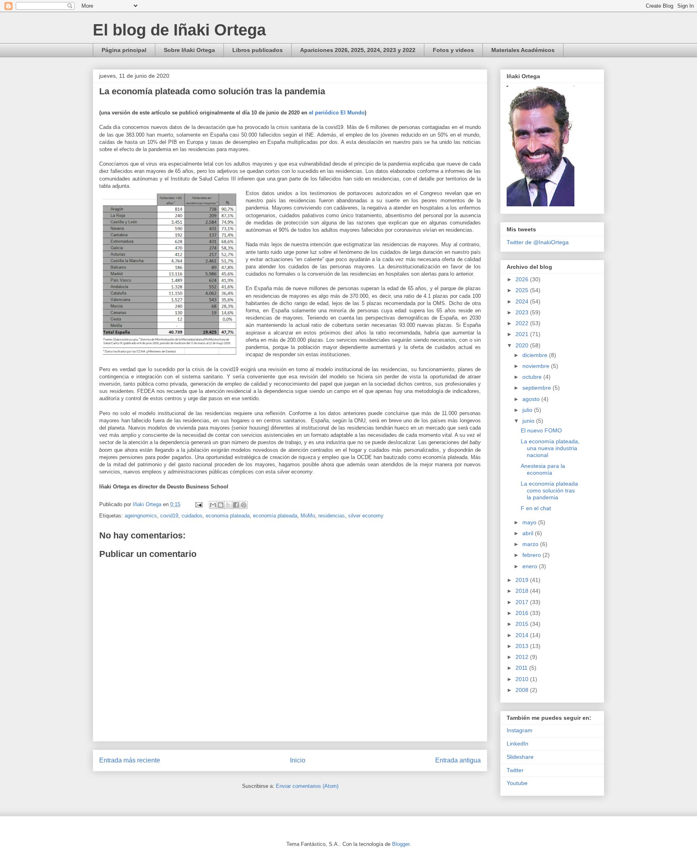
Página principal (124, 50)
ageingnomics (141, 516)
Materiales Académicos (523, 50)
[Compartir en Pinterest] (244, 505)
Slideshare (520, 757)
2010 (522, 679)
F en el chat (536, 508)
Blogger (400, 844)
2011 (522, 668)
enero (530, 566)
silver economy (366, 516)
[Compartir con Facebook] (236, 505)
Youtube (517, 783)
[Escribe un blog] (221, 505)
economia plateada (228, 516)
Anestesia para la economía (543, 469)
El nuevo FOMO (541, 430)
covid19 (169, 516)
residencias (331, 516)
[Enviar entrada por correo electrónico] (198, 504)
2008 (522, 690)
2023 (522, 312)
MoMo (308, 516)
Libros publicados (257, 50)
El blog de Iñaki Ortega (179, 30)
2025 (522, 290)
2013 (522, 646)
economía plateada (275, 516)
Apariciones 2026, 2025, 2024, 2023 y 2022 (357, 50)
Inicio (297, 760)
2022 (522, 323)
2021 (522, 334)
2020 (522, 345)
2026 (522, 279)
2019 (522, 580)
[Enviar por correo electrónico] (213, 505)
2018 (522, 591)
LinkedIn (517, 743)
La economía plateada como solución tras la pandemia (549, 490)
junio (529, 421)
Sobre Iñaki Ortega (189, 50)
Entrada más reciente (129, 760)
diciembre (535, 355)
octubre (532, 377)
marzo (531, 544)
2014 (522, 635)
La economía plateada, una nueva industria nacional (550, 448)
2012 (522, 657)
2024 (522, 301)
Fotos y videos (453, 50)
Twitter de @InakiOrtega (538, 242)
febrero (532, 555)
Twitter (515, 770)
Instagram (519, 730)
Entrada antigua (458, 760)
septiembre (537, 387)
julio (528, 410)
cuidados (192, 516)
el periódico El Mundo (337, 113)
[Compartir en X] (228, 505)
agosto (531, 399)
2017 (522, 602)
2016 (522, 613)
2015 (522, 624)
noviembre (536, 366)
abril (528, 533)
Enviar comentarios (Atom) (307, 786)
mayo (530, 522)
